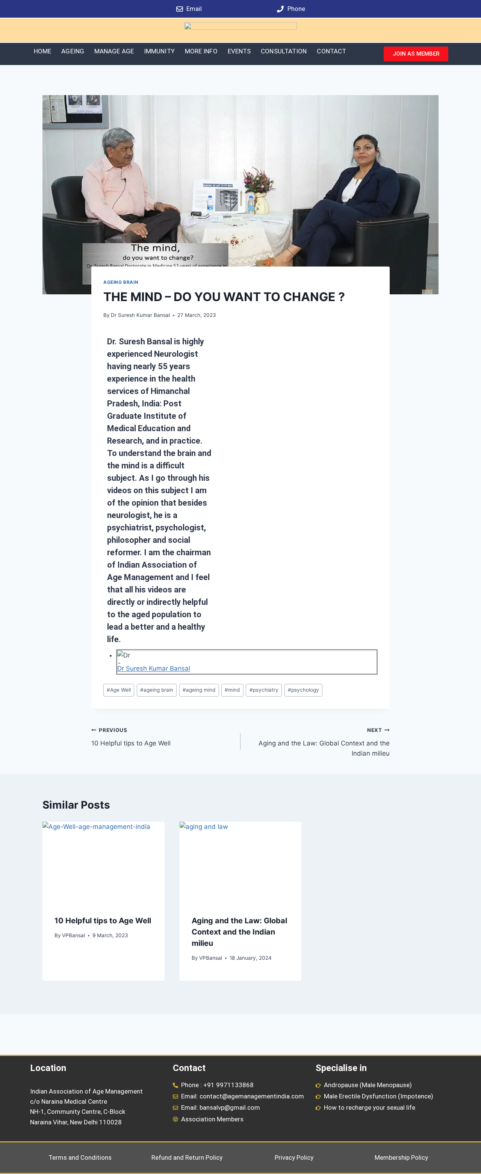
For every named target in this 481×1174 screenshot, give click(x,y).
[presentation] (103, 862)
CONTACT (331, 51)
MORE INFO (201, 51)
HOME (42, 51)
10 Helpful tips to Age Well (131, 737)
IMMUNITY (159, 51)
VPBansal (73, 935)
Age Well (119, 690)
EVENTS (239, 51)
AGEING (72, 51)
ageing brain (156, 690)
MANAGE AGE (114, 51)
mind (232, 690)
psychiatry (264, 690)
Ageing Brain (120, 282)
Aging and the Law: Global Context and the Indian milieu (324, 742)
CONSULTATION (284, 51)
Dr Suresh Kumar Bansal (140, 315)
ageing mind (199, 690)
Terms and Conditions (80, 1157)
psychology (303, 690)
